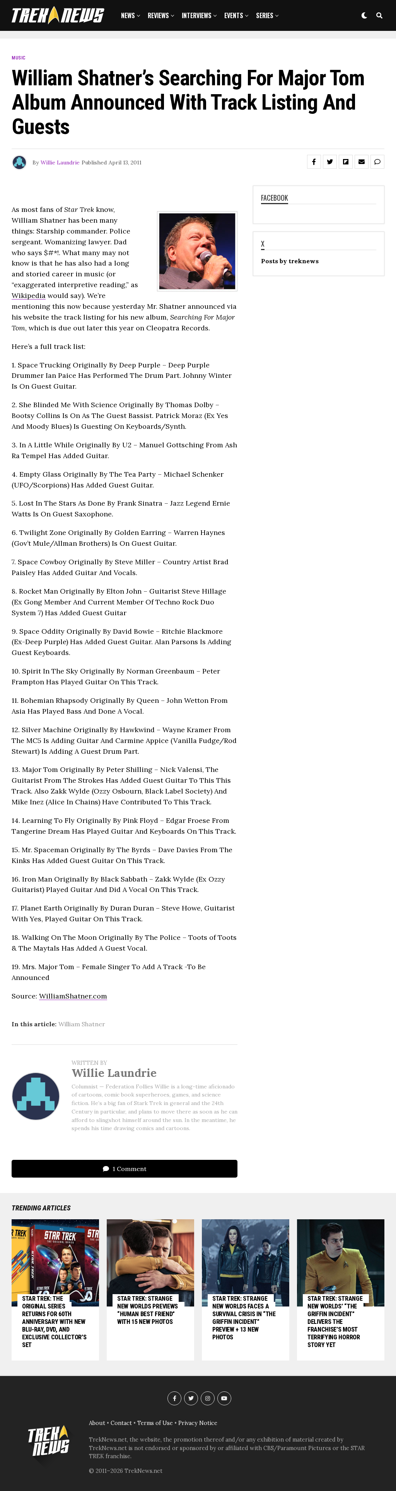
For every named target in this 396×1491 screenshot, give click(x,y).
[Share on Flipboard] (346, 162)
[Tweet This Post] (330, 162)
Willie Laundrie (60, 162)
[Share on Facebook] (314, 162)
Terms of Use (155, 1423)
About (97, 1423)
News (128, 15)
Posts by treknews (290, 261)
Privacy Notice (197, 1423)
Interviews (197, 15)
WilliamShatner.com (73, 996)
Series (264, 15)
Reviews (158, 15)
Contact (121, 1423)
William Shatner (81, 1024)
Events (233, 15)
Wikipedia (29, 295)
